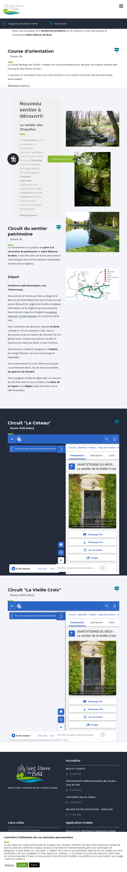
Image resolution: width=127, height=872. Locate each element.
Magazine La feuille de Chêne (23, 23)
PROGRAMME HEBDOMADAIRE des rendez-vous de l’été (91, 783)
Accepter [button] (22, 864)
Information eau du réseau (80, 797)
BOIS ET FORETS (75, 768)
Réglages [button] (9, 865)
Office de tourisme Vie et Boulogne (24, 830)
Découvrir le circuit (62, 159)
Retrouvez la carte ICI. (19, 85)
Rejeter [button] (34, 864)
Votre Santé (60, 23)
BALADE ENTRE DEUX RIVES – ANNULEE (89, 809)
